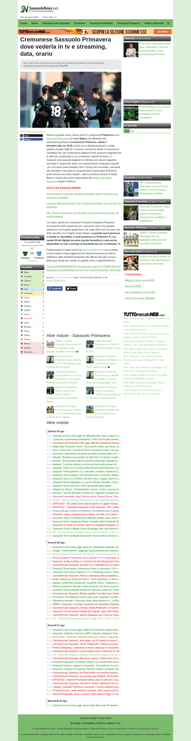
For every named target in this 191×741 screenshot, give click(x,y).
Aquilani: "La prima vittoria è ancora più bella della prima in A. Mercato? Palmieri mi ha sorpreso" (103, 464)
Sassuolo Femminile (135, 201)
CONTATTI (101, 723)
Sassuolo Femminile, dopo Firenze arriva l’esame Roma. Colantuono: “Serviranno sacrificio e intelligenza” (109, 496)
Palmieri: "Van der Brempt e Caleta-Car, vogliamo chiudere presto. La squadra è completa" (100, 493)
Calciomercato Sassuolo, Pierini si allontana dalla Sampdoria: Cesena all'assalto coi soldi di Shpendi (106, 575)
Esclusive (129, 177)
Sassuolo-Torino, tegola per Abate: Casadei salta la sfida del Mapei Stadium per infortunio (99, 521)
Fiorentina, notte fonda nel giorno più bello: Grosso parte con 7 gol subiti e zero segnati (98, 453)
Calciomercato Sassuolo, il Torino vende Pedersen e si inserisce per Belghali (93, 608)
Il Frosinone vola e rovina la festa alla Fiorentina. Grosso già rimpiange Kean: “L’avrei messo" (144, 359)
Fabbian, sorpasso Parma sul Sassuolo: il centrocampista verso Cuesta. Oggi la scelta (98, 687)
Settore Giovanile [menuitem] (154, 23)
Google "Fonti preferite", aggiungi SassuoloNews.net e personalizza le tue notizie (95, 550)
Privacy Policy (104, 718)
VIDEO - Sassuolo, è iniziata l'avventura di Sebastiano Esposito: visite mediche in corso (98, 604)
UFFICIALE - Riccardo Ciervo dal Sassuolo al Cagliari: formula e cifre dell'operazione (98, 503)
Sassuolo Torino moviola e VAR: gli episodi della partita (82, 486)
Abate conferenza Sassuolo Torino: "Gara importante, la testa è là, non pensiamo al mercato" (101, 579)
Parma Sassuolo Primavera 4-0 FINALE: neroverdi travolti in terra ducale (91, 554)
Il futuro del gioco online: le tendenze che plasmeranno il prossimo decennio (93, 511)
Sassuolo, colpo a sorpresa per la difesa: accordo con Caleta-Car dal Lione (92, 514)
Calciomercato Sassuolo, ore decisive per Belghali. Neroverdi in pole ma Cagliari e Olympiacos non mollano (109, 676)
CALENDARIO (88, 723)
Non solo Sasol (133, 251)
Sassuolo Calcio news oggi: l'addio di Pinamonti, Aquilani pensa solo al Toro (93, 630)
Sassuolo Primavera (63, 277)
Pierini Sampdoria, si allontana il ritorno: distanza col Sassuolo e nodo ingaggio (94, 647)
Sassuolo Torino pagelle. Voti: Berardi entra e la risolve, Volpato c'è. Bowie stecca (96, 475)
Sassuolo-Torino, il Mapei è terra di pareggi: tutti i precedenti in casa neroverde (94, 528)
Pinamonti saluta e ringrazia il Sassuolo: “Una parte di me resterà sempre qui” (93, 665)
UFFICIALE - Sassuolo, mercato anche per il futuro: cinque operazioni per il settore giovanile (101, 637)
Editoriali (129, 38)
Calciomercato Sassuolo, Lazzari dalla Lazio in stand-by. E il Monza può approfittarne (98, 651)
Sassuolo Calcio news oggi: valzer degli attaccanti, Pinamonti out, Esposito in (93, 705)
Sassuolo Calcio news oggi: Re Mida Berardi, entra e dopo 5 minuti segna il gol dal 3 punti (100, 436)
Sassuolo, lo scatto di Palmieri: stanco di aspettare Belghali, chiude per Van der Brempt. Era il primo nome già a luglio (115, 525)
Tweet (73, 288)
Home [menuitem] (23, 23)
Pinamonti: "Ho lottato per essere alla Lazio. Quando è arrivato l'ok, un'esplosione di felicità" (101, 597)
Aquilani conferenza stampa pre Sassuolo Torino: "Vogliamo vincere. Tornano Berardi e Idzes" (101, 583)
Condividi (56, 288)
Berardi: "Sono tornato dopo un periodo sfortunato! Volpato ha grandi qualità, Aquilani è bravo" (102, 461)
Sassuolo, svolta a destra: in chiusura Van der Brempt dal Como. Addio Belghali (95, 561)
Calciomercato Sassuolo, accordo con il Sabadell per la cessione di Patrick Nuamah (97, 565)
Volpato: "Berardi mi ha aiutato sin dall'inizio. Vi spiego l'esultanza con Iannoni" (94, 457)
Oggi (127, 131)
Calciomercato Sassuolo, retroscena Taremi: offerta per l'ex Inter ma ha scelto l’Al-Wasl (98, 683)
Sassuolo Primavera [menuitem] (128, 23)
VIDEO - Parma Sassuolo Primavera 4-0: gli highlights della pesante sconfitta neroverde (99, 500)
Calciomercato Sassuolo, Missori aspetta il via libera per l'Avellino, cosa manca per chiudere (101, 593)
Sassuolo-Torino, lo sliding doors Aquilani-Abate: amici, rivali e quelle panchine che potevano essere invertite (110, 518)
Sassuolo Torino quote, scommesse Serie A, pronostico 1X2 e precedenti (91, 568)
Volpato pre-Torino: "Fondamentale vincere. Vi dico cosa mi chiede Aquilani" (93, 489)
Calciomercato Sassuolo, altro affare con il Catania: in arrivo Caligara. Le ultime (94, 640)
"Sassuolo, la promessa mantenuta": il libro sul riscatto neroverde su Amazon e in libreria (99, 439)
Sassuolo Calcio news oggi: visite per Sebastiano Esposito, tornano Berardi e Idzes (97, 547)
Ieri (132, 131)
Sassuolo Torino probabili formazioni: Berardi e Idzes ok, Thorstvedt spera (91, 590)
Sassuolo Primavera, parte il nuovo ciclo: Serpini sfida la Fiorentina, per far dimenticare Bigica (62, 394)
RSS (119, 723)
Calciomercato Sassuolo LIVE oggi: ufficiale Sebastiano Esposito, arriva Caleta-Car (97, 443)
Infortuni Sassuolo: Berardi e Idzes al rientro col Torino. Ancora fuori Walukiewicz (95, 586)
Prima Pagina (132, 102)
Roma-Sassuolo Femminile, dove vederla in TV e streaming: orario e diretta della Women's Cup (103, 558)
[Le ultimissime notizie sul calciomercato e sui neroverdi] (39, 9)
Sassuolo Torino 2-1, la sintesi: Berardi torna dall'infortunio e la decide (89, 468)
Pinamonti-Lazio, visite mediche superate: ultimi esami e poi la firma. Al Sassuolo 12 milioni (101, 690)
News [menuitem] (34, 23)
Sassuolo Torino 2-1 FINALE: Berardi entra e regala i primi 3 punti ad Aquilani (93, 478)
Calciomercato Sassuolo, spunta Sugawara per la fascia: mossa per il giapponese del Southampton (105, 615)
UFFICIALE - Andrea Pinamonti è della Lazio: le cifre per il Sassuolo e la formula (94, 680)
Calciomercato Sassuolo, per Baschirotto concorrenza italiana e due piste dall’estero (97, 672)
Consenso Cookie (88, 718)
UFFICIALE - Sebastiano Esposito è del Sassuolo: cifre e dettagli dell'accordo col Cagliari (100, 507)
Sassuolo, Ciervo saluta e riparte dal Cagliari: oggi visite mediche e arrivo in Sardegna (98, 611)
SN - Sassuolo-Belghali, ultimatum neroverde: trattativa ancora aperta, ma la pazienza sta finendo (104, 655)
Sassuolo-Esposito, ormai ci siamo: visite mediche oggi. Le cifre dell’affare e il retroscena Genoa (103, 694)
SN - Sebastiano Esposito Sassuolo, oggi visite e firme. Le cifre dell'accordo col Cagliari (99, 618)
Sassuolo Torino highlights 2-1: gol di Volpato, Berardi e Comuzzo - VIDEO (92, 482)
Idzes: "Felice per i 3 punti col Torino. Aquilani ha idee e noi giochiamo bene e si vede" (98, 450)
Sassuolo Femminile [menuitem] (101, 23)
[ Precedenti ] (32, 261)
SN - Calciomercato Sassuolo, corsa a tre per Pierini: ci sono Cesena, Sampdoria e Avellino (101, 532)
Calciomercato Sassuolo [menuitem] (56, 23)
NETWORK (75, 723)
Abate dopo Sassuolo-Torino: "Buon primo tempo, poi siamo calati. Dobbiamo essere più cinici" (102, 446)
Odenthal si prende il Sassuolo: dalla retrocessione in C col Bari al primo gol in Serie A (98, 600)
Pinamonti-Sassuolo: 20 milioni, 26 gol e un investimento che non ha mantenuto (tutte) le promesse (105, 662)
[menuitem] (168, 23)
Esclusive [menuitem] (79, 23)
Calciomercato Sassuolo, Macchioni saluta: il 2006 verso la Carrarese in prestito (95, 658)
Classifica (26, 267)
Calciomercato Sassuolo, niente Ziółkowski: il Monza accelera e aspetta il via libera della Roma (103, 644)
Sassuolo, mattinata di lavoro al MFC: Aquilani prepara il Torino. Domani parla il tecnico (99, 633)
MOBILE (111, 723)
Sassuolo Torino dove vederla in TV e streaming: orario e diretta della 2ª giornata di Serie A (100, 572)
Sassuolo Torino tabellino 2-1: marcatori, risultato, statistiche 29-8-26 (89, 471)
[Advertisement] (147, 154)
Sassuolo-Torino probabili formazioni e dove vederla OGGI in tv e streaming (92, 536)
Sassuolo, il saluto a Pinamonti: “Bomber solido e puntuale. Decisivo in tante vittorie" (97, 669)
